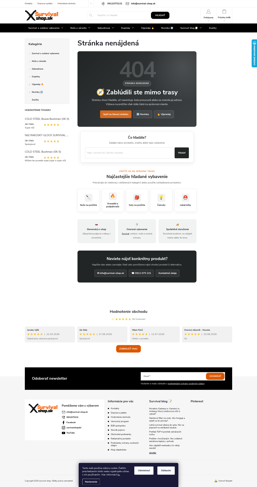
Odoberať (215, 376)
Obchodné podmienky (121, 434)
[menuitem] (46, 28)
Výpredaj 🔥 (37, 84)
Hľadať (160, 15)
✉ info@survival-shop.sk (110, 273)
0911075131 (72, 417)
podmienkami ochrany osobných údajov (186, 383)
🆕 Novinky (143, 114)
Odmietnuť (144, 470)
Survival (125, 233)
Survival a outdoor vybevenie (45, 53)
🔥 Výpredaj (164, 114)
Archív (152, 453)
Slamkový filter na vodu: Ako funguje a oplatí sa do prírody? (167, 419)
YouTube (70, 432)
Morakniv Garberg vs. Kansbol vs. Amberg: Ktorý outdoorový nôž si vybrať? (164, 411)
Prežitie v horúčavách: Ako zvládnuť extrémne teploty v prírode (165, 440)
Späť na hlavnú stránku (115, 114)
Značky (35, 99)
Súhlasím (166, 470)
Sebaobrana (37, 68)
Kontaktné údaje (168, 273)
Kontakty (28, 3)
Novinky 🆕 (37, 92)
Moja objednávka (118, 449)
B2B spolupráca (118, 425)
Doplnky (36, 76)
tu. (118, 474)
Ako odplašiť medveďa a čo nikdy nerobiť (164, 447)
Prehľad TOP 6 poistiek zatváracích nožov (165, 433)
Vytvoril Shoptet (225, 481)
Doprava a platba (45, 3)
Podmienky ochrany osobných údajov (125, 444)
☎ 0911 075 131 (141, 273)
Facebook (71, 422)
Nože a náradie (39, 61)
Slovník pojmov (118, 430)
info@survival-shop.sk (77, 412)
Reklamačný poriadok (121, 438)
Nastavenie (91, 481)
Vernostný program (120, 421)
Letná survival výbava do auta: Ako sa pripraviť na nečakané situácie (166, 426)
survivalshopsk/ (73, 427)
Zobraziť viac (128, 348)
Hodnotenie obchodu (66, 3)
